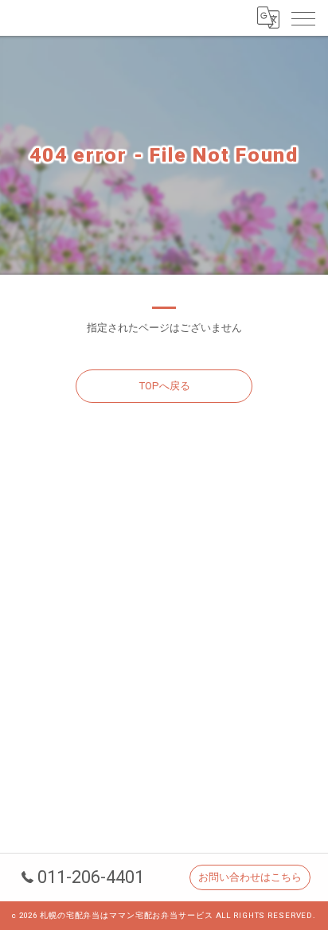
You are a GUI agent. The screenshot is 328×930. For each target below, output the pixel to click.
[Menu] (303, 17)
